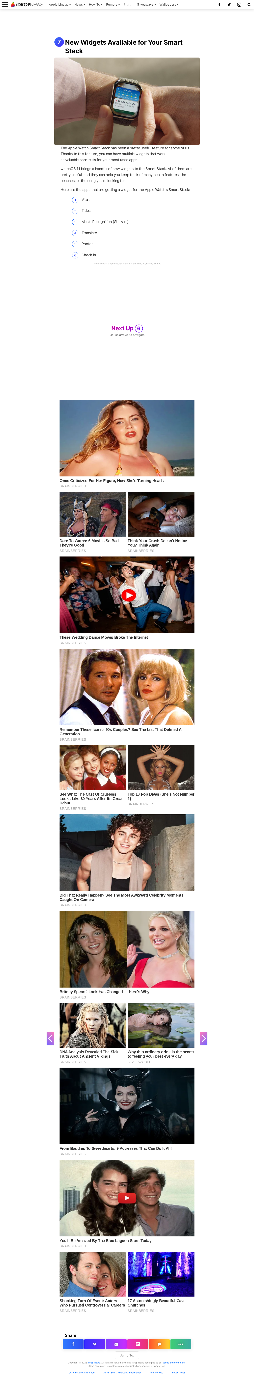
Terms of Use (156, 1372)
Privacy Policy (178, 1372)
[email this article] (116, 1344)
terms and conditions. (174, 1362)
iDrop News (94, 1362)
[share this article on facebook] (73, 1344)
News (78, 4)
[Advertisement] (127, 23)
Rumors (111, 4)
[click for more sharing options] (180, 1344)
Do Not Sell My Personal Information (122, 1372)
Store (127, 5)
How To (94, 4)
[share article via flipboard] (137, 1344)
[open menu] (5, 4)
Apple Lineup (58, 4)
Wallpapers (168, 4)
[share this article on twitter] (94, 1344)
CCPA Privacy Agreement (82, 1372)
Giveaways (145, 4)
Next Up (126, 328)
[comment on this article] (159, 1344)
